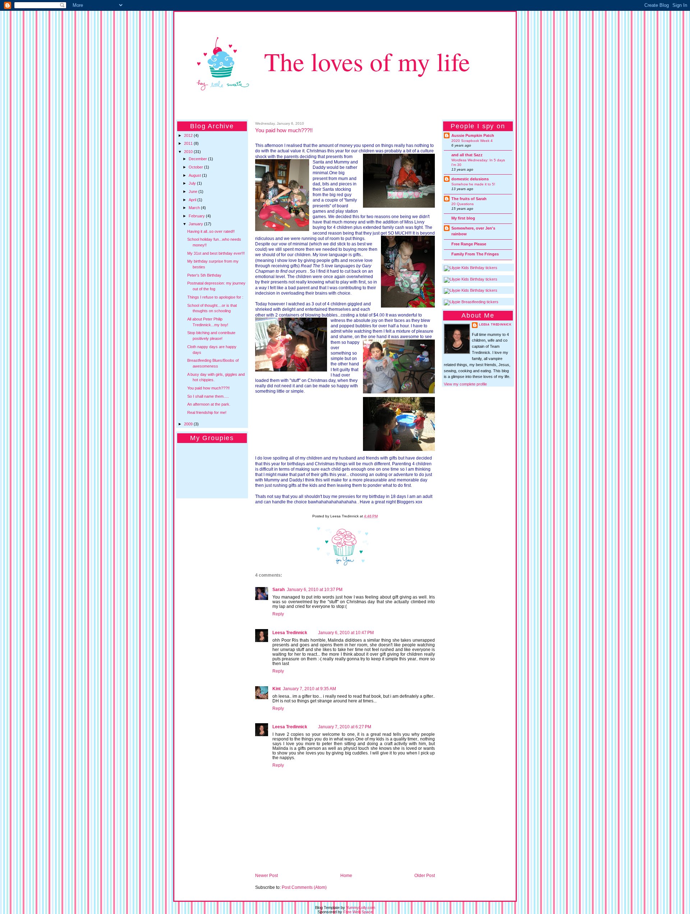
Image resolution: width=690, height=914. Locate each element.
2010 (189, 151)
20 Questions (462, 204)
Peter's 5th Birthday (204, 275)
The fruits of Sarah (469, 199)
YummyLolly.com (360, 907)
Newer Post (266, 875)
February (197, 216)
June (193, 191)
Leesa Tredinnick (289, 632)
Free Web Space (358, 912)
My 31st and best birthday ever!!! (216, 253)
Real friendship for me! (206, 412)
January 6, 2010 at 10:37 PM (314, 589)
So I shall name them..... (208, 396)
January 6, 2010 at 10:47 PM (346, 632)
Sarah (278, 589)
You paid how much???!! (208, 388)
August (195, 175)
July (193, 183)
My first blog (463, 218)
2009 (189, 424)
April (193, 200)
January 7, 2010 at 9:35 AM (309, 688)
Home (346, 875)
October (196, 167)
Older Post (424, 875)
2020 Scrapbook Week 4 (472, 141)
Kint (276, 688)
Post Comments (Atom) (304, 887)
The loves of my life (367, 61)
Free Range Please (468, 244)
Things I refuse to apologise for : (215, 297)
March (195, 208)
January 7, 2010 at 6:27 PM (344, 726)
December (198, 159)
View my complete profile (465, 384)
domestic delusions (470, 179)
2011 (189, 143)
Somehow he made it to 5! (473, 184)
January (196, 224)
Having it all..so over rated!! (211, 231)
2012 (189, 135)
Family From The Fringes (475, 254)
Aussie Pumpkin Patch (472, 135)
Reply (278, 613)
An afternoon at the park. (208, 404)
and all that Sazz (467, 155)
